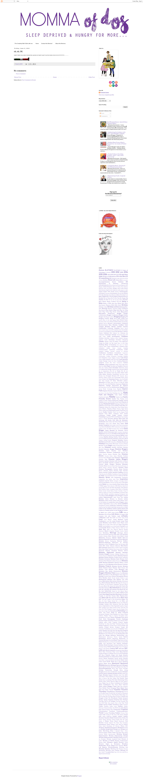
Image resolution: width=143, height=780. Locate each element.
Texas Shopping (111, 688)
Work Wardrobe (119, 745)
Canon (106, 329)
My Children (116, 586)
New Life (105, 597)
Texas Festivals (123, 684)
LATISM (119, 503)
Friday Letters (117, 415)
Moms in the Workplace (112, 574)
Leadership (113, 505)
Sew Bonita (122, 650)
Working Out (114, 748)
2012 (117, 272)
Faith (125, 393)
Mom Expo (102, 549)
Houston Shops (117, 469)
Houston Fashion (123, 456)
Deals (100, 367)
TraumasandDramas (122, 711)
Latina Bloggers (109, 495)
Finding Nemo (114, 407)
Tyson (115, 714)
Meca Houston (112, 536)
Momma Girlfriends (123, 557)
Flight (122, 408)
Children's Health (103, 339)
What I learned (115, 731)
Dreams (117, 379)
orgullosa (122, 606)
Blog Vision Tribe (115, 311)
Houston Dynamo (107, 454)
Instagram (116, 480)
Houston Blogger (109, 449)
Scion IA (121, 646)
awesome (107, 293)
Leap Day (101, 507)
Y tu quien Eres (109, 752)
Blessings (104, 308)
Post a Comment (21, 73)
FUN (112, 417)
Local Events (116, 521)
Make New (102, 529)
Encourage (101, 387)
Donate (109, 377)
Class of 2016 (121, 343)
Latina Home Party (118, 497)
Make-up (116, 529)
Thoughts (113, 701)
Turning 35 (108, 714)
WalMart (126, 724)
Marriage (113, 533)
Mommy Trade (119, 573)
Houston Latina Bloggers (118, 459)
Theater (120, 698)
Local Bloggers (108, 519)
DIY (118, 376)
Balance (125, 296)
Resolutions (102, 638)
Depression (104, 369)
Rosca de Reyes (110, 641)
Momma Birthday (122, 552)
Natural (122, 591)
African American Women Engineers (117, 285)
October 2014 (108, 604)
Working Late (123, 747)
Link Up (109, 517)
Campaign (110, 328)
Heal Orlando (112, 435)
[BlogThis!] (30, 64)
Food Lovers (115, 410)
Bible (112, 305)
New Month (117, 597)
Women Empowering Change (118, 735)
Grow (118, 428)
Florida (126, 408)
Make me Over (124, 527)
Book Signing (113, 320)
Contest (126, 354)
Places (122, 620)
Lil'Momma (102, 517)
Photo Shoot (124, 617)
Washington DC (111, 726)
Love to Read (113, 526)
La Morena (122, 492)
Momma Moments (108, 562)
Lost (114, 524)
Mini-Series (124, 545)
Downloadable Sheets (119, 377)
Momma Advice (123, 550)
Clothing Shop (103, 344)
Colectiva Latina (102, 346)
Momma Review (117, 566)
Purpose (125, 630)
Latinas (122, 500)
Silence (103, 655)
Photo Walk (102, 619)
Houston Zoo (105, 474)
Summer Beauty (103, 673)
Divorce (114, 376)
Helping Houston (108, 438)
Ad (127, 282)
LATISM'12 (124, 503)
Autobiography (123, 291)
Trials (126, 713)
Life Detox (115, 514)
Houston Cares (104, 450)
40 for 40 (124, 278)
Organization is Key (108, 606)
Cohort (126, 344)
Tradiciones (117, 709)
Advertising (124, 283)
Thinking (110, 699)
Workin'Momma (113, 747)
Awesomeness (114, 293)
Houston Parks (123, 467)
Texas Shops (120, 688)
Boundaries (101, 321)
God (126, 423)
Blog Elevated (102, 310)
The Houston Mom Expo (119, 694)
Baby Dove (114, 295)
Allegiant (101, 286)
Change (114, 334)
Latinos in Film (113, 503)
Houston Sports (108, 470)
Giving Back (109, 423)
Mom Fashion (109, 549)
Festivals (113, 405)
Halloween (111, 432)
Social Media (120, 660)
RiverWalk (111, 640)
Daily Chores (119, 364)
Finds (119, 407)
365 (110, 278)
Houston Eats (117, 454)
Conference (102, 353)
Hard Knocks (108, 433)
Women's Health (112, 742)
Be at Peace (107, 298)
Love (100, 526)
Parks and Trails (104, 612)
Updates (125, 716)
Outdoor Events (116, 607)
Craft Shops (124, 357)
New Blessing (117, 594)
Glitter (118, 423)
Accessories (125, 280)
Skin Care (122, 656)
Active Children (118, 282)
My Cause (110, 586)
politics (105, 622)
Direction (109, 374)
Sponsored (115, 663)
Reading (120, 633)
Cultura (125, 362)
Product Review (109, 627)
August (101, 291)
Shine (100, 651)
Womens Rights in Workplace (109, 744)
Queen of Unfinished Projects (107, 632)
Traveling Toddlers (114, 713)
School (109, 646)
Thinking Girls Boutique (121, 699)
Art (110, 290)
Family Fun (115, 399)
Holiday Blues (114, 442)
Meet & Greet (124, 536)
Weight (103, 729)
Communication (103, 349)
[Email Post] (26, 64)
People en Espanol (113, 615)
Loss (111, 524)
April (107, 290)
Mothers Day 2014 (122, 579)
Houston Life (113, 461)
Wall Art (121, 724)
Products (117, 627)
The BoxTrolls (112, 693)
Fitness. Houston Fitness (109, 408)
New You (101, 599)
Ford (114, 412)
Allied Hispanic (107, 286)
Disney (101, 376)
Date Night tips (114, 366)
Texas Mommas (124, 686)
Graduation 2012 (109, 426)
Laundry (107, 505)
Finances (101, 407)
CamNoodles (102, 328)
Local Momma (103, 522)
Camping (116, 328)
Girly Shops (118, 421)
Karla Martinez (124, 487)
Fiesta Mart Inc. (123, 405)
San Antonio (117, 643)
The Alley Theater (105, 693)
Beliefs (126, 303)
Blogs (111, 318)
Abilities (105, 280)
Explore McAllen (118, 390)
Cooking (108, 356)
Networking (107, 592)
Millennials (117, 545)
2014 (126, 272)
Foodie (105, 412)
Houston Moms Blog (112, 466)
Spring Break (114, 666)
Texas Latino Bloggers (106, 686)
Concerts (112, 351)
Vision (107, 721)
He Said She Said (102, 435)
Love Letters (106, 526)
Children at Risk (114, 338)
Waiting (108, 724)
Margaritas (111, 531)
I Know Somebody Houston (110, 475)
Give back (125, 421)
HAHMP (106, 432)
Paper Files (107, 611)
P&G (103, 609)
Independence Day (103, 479)
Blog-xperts (102, 313)
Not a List (118, 601)
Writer (113, 750)
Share (126, 650)
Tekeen (108, 681)
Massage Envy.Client (103, 534)
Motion (100, 581)
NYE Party (125, 602)
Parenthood (113, 611)
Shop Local (115, 651)
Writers (117, 750)
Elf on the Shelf (106, 384)
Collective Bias (123, 346)
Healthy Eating (108, 437)
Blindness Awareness (113, 308)
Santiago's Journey (113, 645)
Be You (110, 299)
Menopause (108, 537)
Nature (126, 591)
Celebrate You (116, 333)
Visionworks (121, 721)
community (112, 349)
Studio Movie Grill (108, 671)
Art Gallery (113, 290)
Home (37, 43)
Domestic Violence (103, 377)
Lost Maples (119, 524)
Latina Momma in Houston (114, 499)
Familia (125, 394)
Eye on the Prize (105, 393)
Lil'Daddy (124, 516)
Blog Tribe (105, 311)
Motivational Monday (116, 581)
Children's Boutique (123, 338)
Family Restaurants (113, 400)
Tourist (104, 709)
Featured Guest (109, 404)
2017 (109, 274)
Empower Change (105, 385)
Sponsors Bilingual (110, 665)
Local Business (118, 519)
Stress (121, 670)
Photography (111, 619)
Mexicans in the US (104, 544)
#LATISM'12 (109, 270)
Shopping (101, 653)
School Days (115, 646)
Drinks (126, 379)
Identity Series (104, 477)
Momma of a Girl (103, 564)
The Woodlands (113, 698)
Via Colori (125, 719)
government (125, 425)
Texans (100, 683)
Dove (113, 377)
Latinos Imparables (104, 503)
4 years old (119, 278)
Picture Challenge (122, 619)
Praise (123, 624)
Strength (116, 670)
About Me (119, 280)
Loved (126, 526)
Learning (113, 507)
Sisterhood (102, 656)
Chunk (101, 341)
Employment (119, 384)
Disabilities (116, 374)
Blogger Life (102, 316)
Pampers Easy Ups (116, 609)
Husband (124, 474)
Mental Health (117, 537)
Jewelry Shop (116, 484)
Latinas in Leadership (109, 502)
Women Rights (102, 742)
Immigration (125, 477)
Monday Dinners (108, 576)
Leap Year (105, 507)
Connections (117, 353)
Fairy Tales (120, 393)
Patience (122, 614)
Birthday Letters (113, 307)
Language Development (119, 494)
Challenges (108, 334)
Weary (122, 726)
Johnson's (112, 486)
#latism (101, 270)
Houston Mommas (122, 464)
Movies (113, 582)
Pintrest (115, 620)
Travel (101, 713)
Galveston (110, 418)
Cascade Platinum (107, 331)
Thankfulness (111, 691)
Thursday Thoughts (120, 701)
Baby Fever (120, 295)
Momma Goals (115, 559)
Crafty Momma (123, 359)
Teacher (122, 678)
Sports (100, 666)
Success (115, 671)
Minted (109, 547)
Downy (126, 377)
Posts (102, 113)
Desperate (114, 369)
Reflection (113, 635)
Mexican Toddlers (122, 541)
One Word (125, 604)
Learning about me (120, 507)
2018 (111, 274)
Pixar (119, 620)
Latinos (126, 502)
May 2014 (120, 534)
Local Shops (120, 522)
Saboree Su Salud (122, 641)
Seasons (108, 648)
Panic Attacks (102, 611)
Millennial (112, 545)
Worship (108, 750)
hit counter (113, 763)
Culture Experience (110, 364)
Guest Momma (110, 430)
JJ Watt (101, 486)
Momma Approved (106, 552)
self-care (121, 648)
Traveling (106, 713)
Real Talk (125, 633)
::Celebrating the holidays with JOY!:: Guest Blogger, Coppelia (116, 133)
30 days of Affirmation (109, 276)
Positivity (101, 624)
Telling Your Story (119, 681)
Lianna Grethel (115, 512)
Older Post (92, 77)
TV (112, 714)
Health (122, 435)
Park (126, 611)
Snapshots (111, 658)
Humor (120, 474)
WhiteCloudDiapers (103, 732)
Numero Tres (120, 602)
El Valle (125, 382)
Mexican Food (108, 539)
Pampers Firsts (124, 609)
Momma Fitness (104, 557)
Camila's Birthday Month (107, 326)
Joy (104, 487)
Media (118, 536)
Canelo (103, 329)
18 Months (108, 272)
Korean (104, 490)
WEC (126, 726)
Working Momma (104, 748)
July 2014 (109, 487)
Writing (122, 750)
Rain (119, 632)
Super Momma (103, 675)
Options (100, 606)
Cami (126, 325)
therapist (125, 698)
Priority (119, 625)
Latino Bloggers (119, 502)
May (115, 534)
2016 (105, 274)
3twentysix (114, 278)
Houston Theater (107, 472)
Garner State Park (119, 418)
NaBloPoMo (108, 591)
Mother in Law (124, 578)
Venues (100, 719)
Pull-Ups (109, 630)
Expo (124, 390)
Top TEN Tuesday (117, 707)
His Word (125, 438)
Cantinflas (116, 329)
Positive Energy (123, 622)
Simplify (108, 655)
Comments (104, 116)
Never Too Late (113, 592)
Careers (126, 329)
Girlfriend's (102, 421)
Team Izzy (105, 680)
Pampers (109, 609)
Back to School (118, 296)
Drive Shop (101, 380)
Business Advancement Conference (118, 323)
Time (105, 703)
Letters (114, 508)
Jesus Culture (109, 484)
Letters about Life (122, 508)
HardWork (115, 433)
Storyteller (125, 668)
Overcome (123, 607)
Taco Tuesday (121, 676)
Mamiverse (101, 531)
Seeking (112, 648)
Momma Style (117, 567)
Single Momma (123, 655)
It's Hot (111, 482)
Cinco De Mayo (113, 341)
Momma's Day (123, 569)
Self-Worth (106, 650)
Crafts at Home (106, 359)
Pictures (110, 620)
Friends (126, 415)
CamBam (121, 325)
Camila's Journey (122, 326)
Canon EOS (110, 329)
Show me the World (118, 653)
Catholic (125, 331)
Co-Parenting (112, 344)
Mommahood (117, 571)
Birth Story (118, 305)
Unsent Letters (117, 716)
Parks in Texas (116, 612)
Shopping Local (106, 653)
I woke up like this (122, 475)
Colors (113, 348)
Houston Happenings (121, 457)
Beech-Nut (119, 301)
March (107, 531)
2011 (113, 272)
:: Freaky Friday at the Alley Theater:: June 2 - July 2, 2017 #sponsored (115, 155)
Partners (107, 614)
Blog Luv (122, 310)
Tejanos (105, 681)
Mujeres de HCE (104, 584)
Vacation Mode (108, 718)
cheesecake (119, 334)
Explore (119, 389)
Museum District (124, 584)
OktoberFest (115, 604)
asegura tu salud (124, 290)
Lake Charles (104, 494)
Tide (127, 701)
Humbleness (115, 474)
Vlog (121, 722)
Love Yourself (120, 526)
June (113, 487)
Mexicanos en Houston (120, 542)
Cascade (101, 331)
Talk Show (109, 678)
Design (110, 369)
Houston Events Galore (111, 456)
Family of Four (103, 400)
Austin (112, 291)
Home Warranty (113, 443)
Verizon (114, 719)
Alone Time (120, 286)
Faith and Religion (106, 395)
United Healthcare (107, 716)
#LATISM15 (117, 270)
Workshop (102, 750)
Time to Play (118, 703)
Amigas (115, 288)
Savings (105, 646)
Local (101, 519)
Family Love (124, 399)
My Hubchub (114, 588)
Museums (101, 586)
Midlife (107, 545)
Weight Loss (116, 729)
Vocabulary (125, 722)
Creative (101, 362)
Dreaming (111, 379)
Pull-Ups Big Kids (118, 630)
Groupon (114, 428)
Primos (115, 625)
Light (118, 516)
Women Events (118, 737)
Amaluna (126, 286)
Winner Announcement (109, 734)
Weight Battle (109, 729)
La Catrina (104, 492)
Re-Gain (116, 633)
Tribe (100, 714)
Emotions (113, 384)
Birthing (121, 307)
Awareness (102, 293)
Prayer (101, 625)
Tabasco (104, 676)
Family (112, 397)
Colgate (108, 346)
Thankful (117, 689)
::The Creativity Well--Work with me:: (23, 43)
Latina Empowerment (105, 497)
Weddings (102, 727)
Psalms (126, 628)
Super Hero (125, 673)
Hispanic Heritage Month (105, 440)
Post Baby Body (108, 624)
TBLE (118, 678)
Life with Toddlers (110, 516)
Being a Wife (107, 303)
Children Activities (104, 338)
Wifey (110, 732)
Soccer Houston (123, 658)
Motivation (106, 581)
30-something (104, 278)
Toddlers (120, 706)
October (101, 604)
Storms (120, 668)
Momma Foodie (113, 557)
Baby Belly (104, 295)
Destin (117, 369)
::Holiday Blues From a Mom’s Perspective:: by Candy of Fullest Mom (116, 144)
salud (104, 643)
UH (118, 714)
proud (112, 628)
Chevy (123, 334)
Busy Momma (113, 325)
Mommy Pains (110, 573)
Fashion (101, 402)
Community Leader (122, 349)
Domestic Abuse (124, 376)
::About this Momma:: (60, 43)
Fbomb (116, 402)
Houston (108, 447)
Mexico (112, 544)
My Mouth (120, 589)
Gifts (113, 420)
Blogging (117, 317)
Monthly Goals (107, 578)
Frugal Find (108, 417)
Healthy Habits (117, 437)
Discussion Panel (124, 374)
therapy (101, 699)
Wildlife (114, 732)
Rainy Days (124, 632)
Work (113, 745)
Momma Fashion (113, 555)
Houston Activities (117, 447)
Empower (125, 384)
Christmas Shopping (122, 339)
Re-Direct (106, 633)
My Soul (101, 591)
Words (108, 745)
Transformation (103, 711)
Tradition (124, 709)
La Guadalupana (115, 492)
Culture (101, 364)
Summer (125, 671)
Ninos (100, 601)
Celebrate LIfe (108, 333)
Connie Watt (102, 354)
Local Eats (109, 521)
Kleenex (100, 490)
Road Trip (117, 640)
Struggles (101, 671)
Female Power (124, 404)
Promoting (101, 628)
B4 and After (121, 293)
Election (100, 384)
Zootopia (108, 753)
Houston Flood (102, 457)
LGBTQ (109, 512)
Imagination (117, 477)
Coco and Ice (120, 344)
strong (126, 670)
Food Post (122, 410)
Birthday (125, 305)
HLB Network (103, 442)
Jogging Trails (106, 486)
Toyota (108, 709)
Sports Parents (107, 666)
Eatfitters (126, 380)
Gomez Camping (104, 425)
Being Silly (121, 303)
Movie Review (106, 582)
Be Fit (113, 298)
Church (106, 341)
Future (119, 417)
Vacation (101, 718)
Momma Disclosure (103, 555)
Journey (100, 487)
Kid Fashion (102, 489)
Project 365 (124, 627)
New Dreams (112, 596)
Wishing (119, 734)
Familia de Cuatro (104, 397)
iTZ (123, 482)
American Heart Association (105, 288)
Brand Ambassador (115, 321)
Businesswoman (103, 325)
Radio (117, 632)
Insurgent (121, 480)
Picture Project (103, 620)
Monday (101, 576)
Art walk (118, 290)
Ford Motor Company (112, 413)
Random (101, 633)
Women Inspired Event (114, 739)
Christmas (111, 339)
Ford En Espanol (120, 412)
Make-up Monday (123, 529)
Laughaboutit (102, 505)
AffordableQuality (104, 285)
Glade (114, 423)
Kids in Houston (123, 489)
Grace (103, 426)
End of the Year (107, 387)
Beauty (104, 301)
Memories (102, 537)
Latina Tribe (116, 500)
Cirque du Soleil (103, 343)
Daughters (120, 366)
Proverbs (116, 628)
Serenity (118, 650)
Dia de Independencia (104, 371)
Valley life (125, 718)
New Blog (123, 594)
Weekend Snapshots (111, 727)
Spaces (116, 661)
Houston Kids (103, 459)
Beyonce (108, 305)
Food (110, 410)
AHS (127, 285)
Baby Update (102, 296)
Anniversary (102, 290)
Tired (126, 703)
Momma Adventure (111, 550)
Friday (109, 415)
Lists (113, 517)
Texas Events (115, 684)
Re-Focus (111, 633)
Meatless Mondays (103, 536)
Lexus (105, 512)
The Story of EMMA (120, 696)
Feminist (101, 405)
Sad (127, 641)
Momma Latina (111, 560)
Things (106, 699)
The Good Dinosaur (107, 694)
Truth (104, 714)
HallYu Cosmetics (118, 432)
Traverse (123, 713)
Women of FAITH (108, 740)
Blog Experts (109, 310)
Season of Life (102, 648)
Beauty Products (111, 301)
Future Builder (124, 417)
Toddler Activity (103, 704)
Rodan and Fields (124, 640)
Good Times (119, 425)
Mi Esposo (123, 544)
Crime (114, 362)
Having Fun (121, 433)
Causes (101, 333)
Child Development (113, 336)
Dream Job (105, 379)
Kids (117, 489)
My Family (122, 586)
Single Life (114, 655)
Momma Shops (107, 567)
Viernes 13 (101, 721)
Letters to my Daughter (116, 510)
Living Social (125, 517)
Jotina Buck (125, 486)
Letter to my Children (105, 508)
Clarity (115, 343)
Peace (126, 614)
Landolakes (111, 494)
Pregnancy (106, 625)
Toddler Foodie (113, 706)
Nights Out (125, 599)
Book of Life (106, 320)
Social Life (114, 660)
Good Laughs (112, 425)
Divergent (108, 376)
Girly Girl (112, 421)
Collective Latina (104, 348)
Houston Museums (112, 467)
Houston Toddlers (118, 472)
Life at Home (107, 514)
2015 (101, 274)
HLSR (108, 442)
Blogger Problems (110, 316)
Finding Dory (108, 407)
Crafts (100, 359)
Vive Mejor (116, 722)
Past (119, 614)
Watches (117, 726)
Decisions (121, 367)
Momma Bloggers (104, 554)
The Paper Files (104, 696)
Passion (115, 614)
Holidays (102, 443)
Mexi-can (125, 537)
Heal (108, 435)
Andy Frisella (121, 288)
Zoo (105, 753)
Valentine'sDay (118, 718)
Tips (123, 703)
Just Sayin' (117, 487)
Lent (126, 507)
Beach (121, 299)
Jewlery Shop (124, 484)
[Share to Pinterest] (35, 64)
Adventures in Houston (108, 283)
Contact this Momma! (46, 43)
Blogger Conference (113, 315)
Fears (119, 402)
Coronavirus (114, 356)
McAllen (125, 534)
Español (122, 387)
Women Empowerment (106, 737)
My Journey (122, 587)
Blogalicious (111, 313)
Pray (126, 624)
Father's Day (106, 402)
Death (110, 367)
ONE (120, 604)
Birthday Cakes (103, 307)
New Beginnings (108, 594)
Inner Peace (116, 479)
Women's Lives (123, 742)
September (113, 650)
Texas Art (108, 683)
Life (121, 512)
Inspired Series (108, 480)
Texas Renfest (102, 688)
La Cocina (109, 492)
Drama (100, 379)
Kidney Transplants (110, 489)
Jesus (104, 484)
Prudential (121, 628)
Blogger (119, 313)
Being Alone (114, 303)
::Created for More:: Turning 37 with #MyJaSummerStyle (116, 166)
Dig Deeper (117, 372)
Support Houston (113, 675)
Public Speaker (103, 630)
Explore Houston (108, 390)
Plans (126, 620)
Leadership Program (122, 505)
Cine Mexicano (123, 341)
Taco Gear (115, 676)
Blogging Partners (104, 318)
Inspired (101, 480)
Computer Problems (104, 351)
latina (103, 495)
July (106, 487)
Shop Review (124, 651)
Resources (115, 638)
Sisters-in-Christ (111, 656)
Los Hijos (107, 524)
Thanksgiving (119, 691)
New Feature (121, 596)
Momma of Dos (112, 564)
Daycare (125, 366)
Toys (111, 709)
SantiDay (120, 645)
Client (126, 343)
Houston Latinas (104, 461)
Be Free (117, 298)
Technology (121, 680)
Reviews (106, 640)
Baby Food (125, 295)
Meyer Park (118, 544)
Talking (114, 678)
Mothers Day (111, 579)
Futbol (115, 417)
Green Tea (105, 428)
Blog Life (116, 310)
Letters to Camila (104, 510)
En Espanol (124, 385)
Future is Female (103, 418)
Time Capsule (111, 703)
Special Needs (103, 663)
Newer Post (17, 77)
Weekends (121, 727)
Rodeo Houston (103, 641)
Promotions (107, 628)
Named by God (116, 591)
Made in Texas (111, 527)
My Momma (113, 589)
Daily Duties (125, 364)
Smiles (105, 658)
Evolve (114, 389)
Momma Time (103, 569)
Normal (113, 601)
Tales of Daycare (103, 678)
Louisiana (125, 524)
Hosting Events (119, 445)
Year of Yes (116, 752)
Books (126, 320)
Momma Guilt (124, 559)
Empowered (115, 385)
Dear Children (105, 367)
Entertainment (115, 387)
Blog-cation (124, 311)
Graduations (117, 426)
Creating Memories (122, 361)
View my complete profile (106, 94)
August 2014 (106, 291)
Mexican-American (104, 542)
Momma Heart (103, 560)
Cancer (122, 328)
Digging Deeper (124, 372)
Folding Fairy (105, 410)
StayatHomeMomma (105, 668)
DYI (111, 380)
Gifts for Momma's (122, 420)
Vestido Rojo (119, 719)
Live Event (118, 517)
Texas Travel (109, 689)
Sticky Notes (115, 668)
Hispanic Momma (117, 440)
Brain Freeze (107, 321)
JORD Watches (118, 486)
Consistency (109, 354)
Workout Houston (123, 748)
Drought (107, 380)
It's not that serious (117, 482)
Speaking (125, 661)
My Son (125, 589)
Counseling (120, 356)
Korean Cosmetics (118, 490)
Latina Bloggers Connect (121, 495)
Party (111, 614)
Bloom (115, 318)
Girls (107, 421)
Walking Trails (114, 724)
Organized (116, 606)
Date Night (107, 366)
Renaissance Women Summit (114, 637)
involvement (105, 482)
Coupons (118, 357)
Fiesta (117, 405)
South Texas (110, 661)
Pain (105, 609)
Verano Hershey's (107, 719)
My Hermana (105, 587)
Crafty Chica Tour (114, 359)
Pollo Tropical (112, 622)
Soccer (116, 658)
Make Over (110, 529)
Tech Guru (115, 680)
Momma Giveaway (104, 559)
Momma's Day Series (105, 571)
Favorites (112, 402)
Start (122, 666)
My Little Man (106, 589)
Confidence (110, 353)
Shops (112, 653)
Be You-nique (116, 299)
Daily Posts (101, 366)
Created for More (112, 361)
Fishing (122, 407)
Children (124, 336)
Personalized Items (123, 615)
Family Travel (123, 400)
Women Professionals (121, 740)
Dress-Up (122, 379)
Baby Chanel (109, 295)
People (106, 615)
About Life (112, 280)
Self (116, 648)
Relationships (120, 635)
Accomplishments (104, 282)
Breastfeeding (125, 321)
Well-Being (106, 731)
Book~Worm (120, 320)
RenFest (125, 637)
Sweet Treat (121, 675)
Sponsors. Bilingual (122, 665)
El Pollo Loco (109, 382)
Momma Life (119, 560)
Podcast (101, 622)
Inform (110, 479)
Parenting (121, 611)
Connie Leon (104, 92)
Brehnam (101, 323)
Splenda (109, 663)
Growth (121, 428)
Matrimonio (111, 534)
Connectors (125, 353)
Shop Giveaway (107, 651)
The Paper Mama (112, 696)
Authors (117, 291)
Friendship (102, 417)
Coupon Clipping (111, 357)
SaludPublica (109, 643)
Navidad (101, 592)
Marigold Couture (119, 531)
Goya (100, 426)
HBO (127, 433)
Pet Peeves (108, 617)
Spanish (120, 661)
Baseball (101, 298)
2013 (121, 272)
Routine (116, 641)
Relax (126, 635)
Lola (104, 524)
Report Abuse (104, 758)
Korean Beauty (110, 490)
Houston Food (110, 457)
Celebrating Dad (124, 333)
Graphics (101, 428)
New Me (111, 597)
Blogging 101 (124, 316)
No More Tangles (106, 601)
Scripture (126, 646)
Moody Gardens (116, 578)
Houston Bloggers (121, 449)
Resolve (109, 638)
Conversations (102, 356)
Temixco (126, 681)
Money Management (118, 576)
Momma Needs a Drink (121, 562)
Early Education (117, 380)
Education (102, 382)
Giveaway (102, 423)
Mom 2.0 (114, 547)
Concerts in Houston (122, 351)
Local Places (112, 522)
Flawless (119, 408)
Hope (110, 445)
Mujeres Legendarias (114, 584)
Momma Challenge (114, 554)
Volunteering (102, 724)
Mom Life (122, 549)
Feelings (117, 404)
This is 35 (107, 701)
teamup (110, 680)
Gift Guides (108, 420)
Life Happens (122, 514)
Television (112, 681)
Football (110, 412)
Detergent (121, 369)
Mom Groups (116, 549)
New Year (124, 597)
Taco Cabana (109, 676)
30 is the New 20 (122, 276)
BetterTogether (102, 305)
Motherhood (102, 579)
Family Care (119, 397)
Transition (112, 711)
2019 (114, 274)
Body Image (121, 318)
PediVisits (101, 615)
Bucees (105, 323)
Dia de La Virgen (115, 371)
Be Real (106, 299)
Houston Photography (106, 469)
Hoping (114, 445)
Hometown (121, 443)
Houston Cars (116, 450)
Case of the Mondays (117, 331)
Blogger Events (123, 315)
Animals (126, 288)
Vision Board (114, 721)
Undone (121, 714)
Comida (125, 348)
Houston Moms (103, 466)
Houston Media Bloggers (106, 464)
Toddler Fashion (103, 706)
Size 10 (118, 656)
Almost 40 (115, 286)
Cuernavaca (119, 362)
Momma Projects (105, 566)
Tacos (126, 676)
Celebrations (101, 334)
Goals (122, 423)
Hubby (110, 474)
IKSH (112, 477)
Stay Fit (126, 666)
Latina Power (108, 500)
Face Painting (113, 393)
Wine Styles (118, 732)
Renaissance (102, 637)
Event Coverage (107, 389)
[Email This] (29, 64)
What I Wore (124, 731)
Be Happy (123, 298)
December (115, 367)
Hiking (120, 438)
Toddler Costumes (123, 704)
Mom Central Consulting (122, 547)
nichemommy (118, 599)
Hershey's (115, 438)
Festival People (107, 405)
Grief (110, 428)
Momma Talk (124, 567)
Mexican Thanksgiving (110, 541)
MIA (104, 545)
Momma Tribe (113, 569)
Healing (117, 435)
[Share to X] (32, 64)
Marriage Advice (123, 532)
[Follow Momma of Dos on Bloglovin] (105, 254)
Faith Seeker (118, 394)
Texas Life (116, 686)
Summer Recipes (112, 673)
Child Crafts (102, 336)
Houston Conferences (113, 452)
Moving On (119, 582)
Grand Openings (124, 426)
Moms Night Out (124, 574)
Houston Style (118, 470)
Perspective (102, 617)
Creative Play (108, 362)
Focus (100, 410)
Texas (104, 683)
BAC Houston (110, 296)
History (126, 440)
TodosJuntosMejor (108, 707)
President (112, 625)
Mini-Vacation (103, 547)
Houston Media (124, 462)
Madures (118, 527)
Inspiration (124, 479)
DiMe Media (102, 374)
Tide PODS (101, 703)
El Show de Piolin (118, 382)
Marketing (105, 532)
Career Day (120, 329)
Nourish (107, 602)
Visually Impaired (108, 722)
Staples (119, 666)
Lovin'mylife (102, 527)
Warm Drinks (102, 726)
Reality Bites (102, 635)
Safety (100, 643)
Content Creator (118, 354)
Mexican (101, 539)
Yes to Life (122, 752)
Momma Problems (123, 564)
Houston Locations (114, 462)
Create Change (103, 361)
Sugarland (120, 671)
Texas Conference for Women (119, 683)
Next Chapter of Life (109, 599)
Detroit (126, 369)
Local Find (124, 521)
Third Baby (101, 701)
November (113, 602)
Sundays (120, 673)
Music (105, 586)
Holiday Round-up (122, 442)
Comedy (119, 348)
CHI (127, 334)
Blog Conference (123, 308)
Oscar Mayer (109, 607)
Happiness (102, 433)
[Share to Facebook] (33, 64)
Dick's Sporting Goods (109, 372)
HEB (124, 437)
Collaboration (115, 346)
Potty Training (116, 624)
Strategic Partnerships (105, 670)
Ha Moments (119, 430)
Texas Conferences (105, 684)
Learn (109, 507)
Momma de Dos (124, 554)
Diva (104, 376)
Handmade (125, 432)
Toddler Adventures (113, 704)
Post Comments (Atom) (29, 80)
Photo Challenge (116, 617)
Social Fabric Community (104, 660)
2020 (117, 274)
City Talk (111, 343)
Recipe (108, 635)
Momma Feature (123, 555)
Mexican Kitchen (117, 539)
